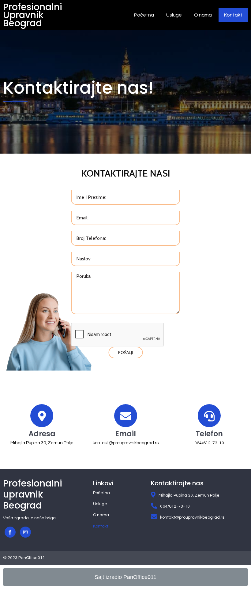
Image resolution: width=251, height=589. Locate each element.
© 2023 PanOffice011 (24, 558)
